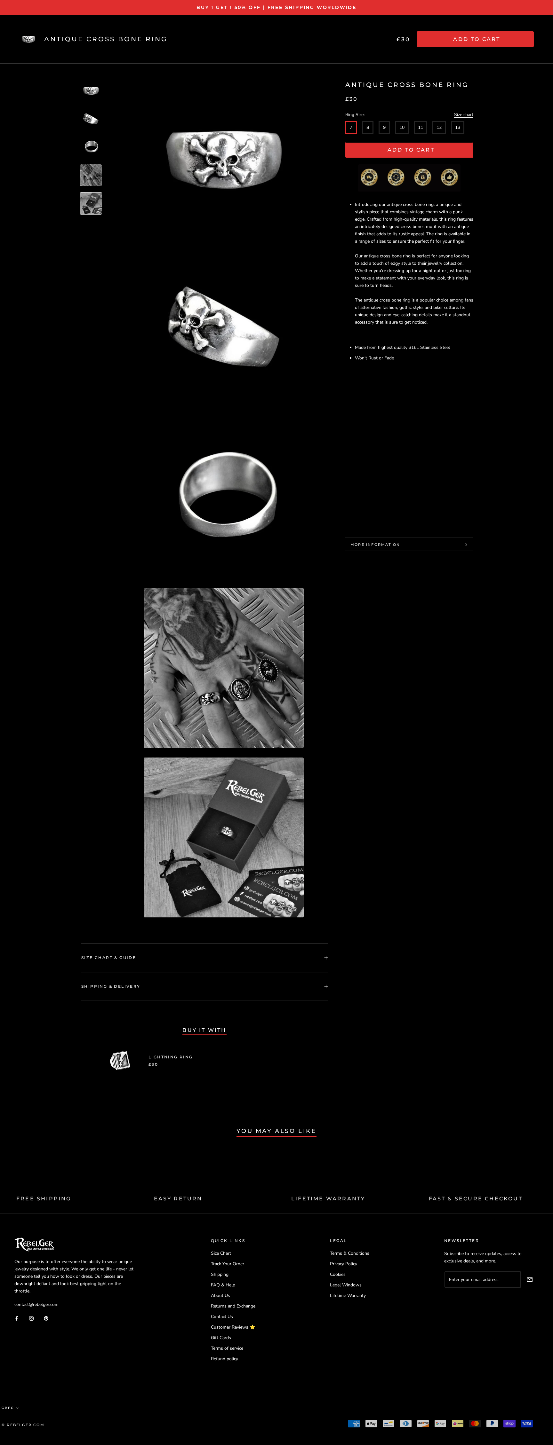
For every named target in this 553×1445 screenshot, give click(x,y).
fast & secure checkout (476, 1199)
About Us (220, 1295)
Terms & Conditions (349, 1253)
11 (420, 128)
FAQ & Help (223, 1285)
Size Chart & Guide (108, 957)
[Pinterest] (46, 1318)
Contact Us (222, 1317)
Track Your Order (227, 1264)
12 (439, 128)
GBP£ (7, 1408)
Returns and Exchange (233, 1306)
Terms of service (227, 1348)
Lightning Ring (170, 1057)
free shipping (43, 1199)
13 (457, 128)
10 (402, 128)
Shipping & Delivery (110, 986)
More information (375, 544)
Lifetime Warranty (348, 1295)
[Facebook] (16, 1318)
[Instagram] (31, 1318)
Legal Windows (346, 1285)
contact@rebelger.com (36, 1304)
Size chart (463, 115)
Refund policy (224, 1359)
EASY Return (178, 1199)
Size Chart (221, 1253)
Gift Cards (221, 1338)
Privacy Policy (343, 1264)
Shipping (219, 1274)
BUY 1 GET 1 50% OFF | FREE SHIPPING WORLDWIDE (276, 7)
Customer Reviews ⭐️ (233, 1327)
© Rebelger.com (23, 1425)
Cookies (338, 1274)
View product (275, 1060)
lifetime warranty (328, 1199)
